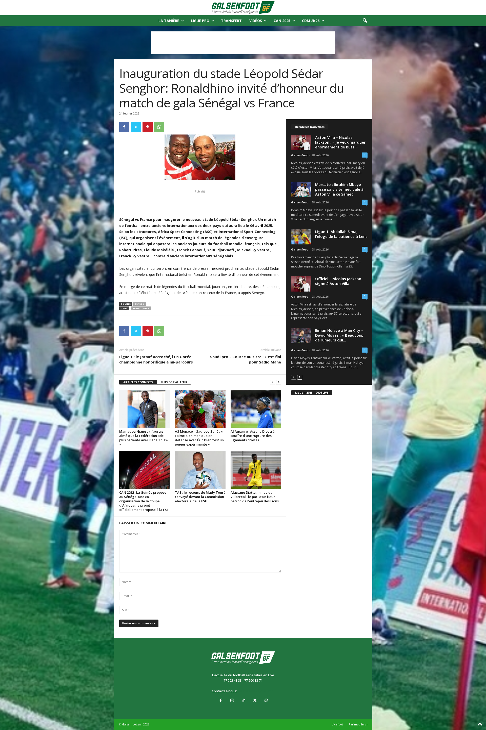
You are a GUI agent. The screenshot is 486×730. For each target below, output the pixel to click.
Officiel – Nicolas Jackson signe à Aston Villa (338, 281)
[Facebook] (124, 127)
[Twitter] (136, 127)
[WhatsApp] (159, 127)
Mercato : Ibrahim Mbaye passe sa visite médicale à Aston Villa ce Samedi (339, 189)
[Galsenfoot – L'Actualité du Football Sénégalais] (243, 7)
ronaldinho (141, 308)
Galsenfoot (299, 155)
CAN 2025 (282, 20)
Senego (140, 303)
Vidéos (255, 20)
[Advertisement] (243, 42)
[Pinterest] (148, 127)
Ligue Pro (200, 20)
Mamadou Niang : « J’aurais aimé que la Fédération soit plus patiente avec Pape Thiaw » (143, 438)
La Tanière (168, 20)
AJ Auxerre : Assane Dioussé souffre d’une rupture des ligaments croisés (253, 435)
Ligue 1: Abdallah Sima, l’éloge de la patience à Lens (341, 234)
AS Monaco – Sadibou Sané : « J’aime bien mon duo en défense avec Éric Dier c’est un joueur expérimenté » (199, 438)
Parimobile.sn (358, 724)
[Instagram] (232, 701)
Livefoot (337, 724)
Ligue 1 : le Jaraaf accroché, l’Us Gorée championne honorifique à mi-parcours (156, 359)
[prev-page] (272, 382)
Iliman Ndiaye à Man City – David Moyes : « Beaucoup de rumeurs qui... (339, 335)
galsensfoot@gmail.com (256, 691)
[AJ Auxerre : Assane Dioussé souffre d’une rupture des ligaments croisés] (256, 409)
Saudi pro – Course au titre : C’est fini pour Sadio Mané (245, 359)
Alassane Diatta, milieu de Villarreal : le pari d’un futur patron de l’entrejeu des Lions (255, 496)
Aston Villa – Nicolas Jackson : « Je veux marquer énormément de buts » (340, 142)
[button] (364, 20)
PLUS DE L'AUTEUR (173, 382)
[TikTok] (243, 701)
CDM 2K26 (310, 20)
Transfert (231, 20)
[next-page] (278, 382)
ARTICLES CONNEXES (138, 382)
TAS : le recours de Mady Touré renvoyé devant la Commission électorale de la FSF (200, 496)
